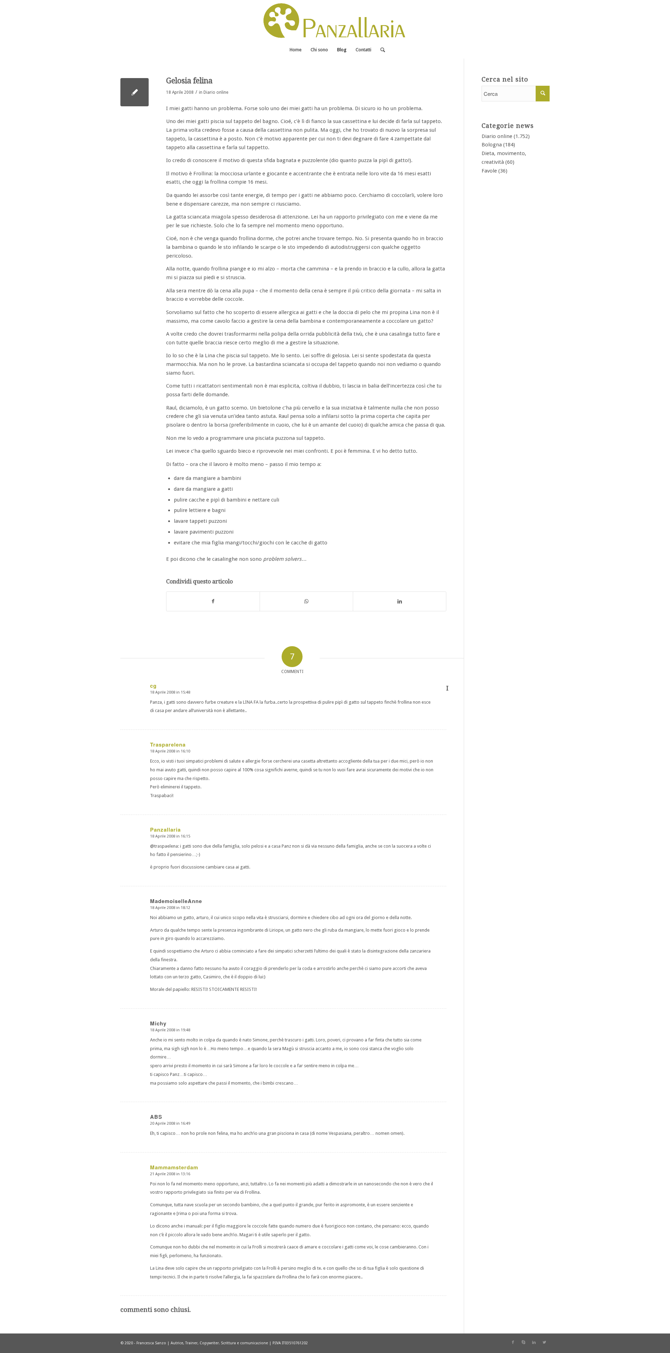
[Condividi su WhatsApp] (306, 601)
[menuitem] (295, 50)
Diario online (215, 92)
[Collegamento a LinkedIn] (534, 1342)
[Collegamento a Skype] (523, 1342)
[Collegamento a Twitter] (544, 1342)
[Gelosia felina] (134, 92)
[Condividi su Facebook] (213, 601)
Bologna (492, 145)
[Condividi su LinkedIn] (399, 601)
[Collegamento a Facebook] (513, 1342)
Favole (489, 171)
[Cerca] (380, 50)
